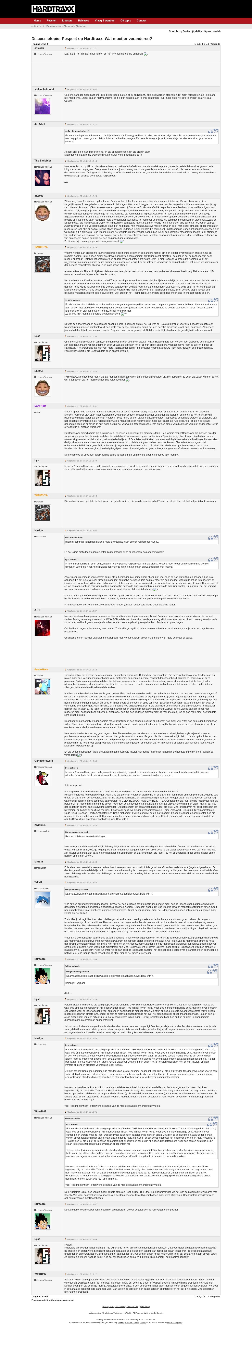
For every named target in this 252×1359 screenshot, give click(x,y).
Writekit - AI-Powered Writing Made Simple (144, 1313)
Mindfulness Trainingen (112, 1313)
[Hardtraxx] (53, 9)
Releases (83, 20)
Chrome (128, 1323)
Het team (145, 1306)
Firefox (121, 1323)
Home (37, 20)
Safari (136, 1323)
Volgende (215, 44)
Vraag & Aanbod (105, 20)
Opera (143, 1323)
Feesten (51, 20)
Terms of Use (132, 1306)
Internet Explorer (174, 1323)
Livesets (67, 20)
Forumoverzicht (53, 26)
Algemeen (68, 26)
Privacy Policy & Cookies (114, 1306)
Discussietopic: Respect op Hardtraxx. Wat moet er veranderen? (92, 38)
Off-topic (125, 20)
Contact (141, 20)
